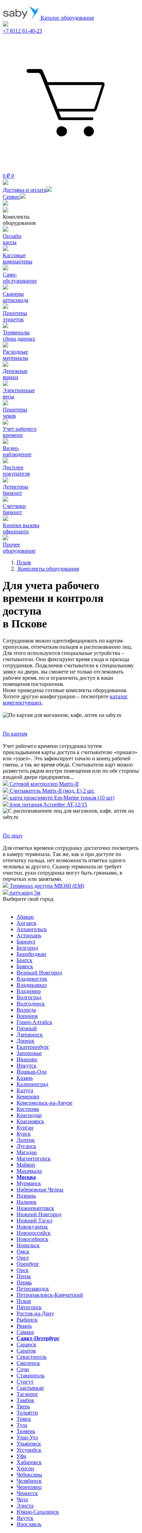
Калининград (32, 1084)
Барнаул (26, 942)
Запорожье (29, 1053)
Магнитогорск (34, 1158)
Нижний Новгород (39, 1214)
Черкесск (27, 1493)
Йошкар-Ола (32, 1072)
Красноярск (30, 1121)
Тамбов (25, 1400)
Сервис (11, 197)
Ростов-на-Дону (35, 1313)
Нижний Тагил (34, 1220)
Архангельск (32, 929)
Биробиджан (31, 954)
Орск (23, 1270)
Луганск (26, 1146)
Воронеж (27, 1016)
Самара (25, 1332)
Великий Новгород (39, 973)
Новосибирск (32, 1239)
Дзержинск (30, 1034)
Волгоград (29, 997)
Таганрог (27, 1394)
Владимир (29, 991)
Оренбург (28, 1264)
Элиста (25, 1506)
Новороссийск (34, 1233)
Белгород (27, 948)
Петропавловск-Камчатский (50, 1295)
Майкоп (26, 1165)
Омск (23, 1251)
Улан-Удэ (27, 1437)
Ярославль (29, 1524)
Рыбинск (27, 1320)
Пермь (24, 1282)
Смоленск (28, 1363)
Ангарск (27, 923)
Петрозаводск (33, 1289)
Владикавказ (32, 985)
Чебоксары (29, 1475)
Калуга (25, 1090)
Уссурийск (29, 1450)
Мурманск (29, 1183)
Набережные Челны (40, 1189)
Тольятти (27, 1413)
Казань (25, 1078)
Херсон (25, 1468)
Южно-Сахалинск (38, 1512)
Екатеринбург (33, 1047)
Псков (24, 1301)
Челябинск (29, 1481)
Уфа (21, 1456)
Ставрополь (30, 1375)
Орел (23, 1258)
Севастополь (32, 1357)
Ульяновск (29, 1444)
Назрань (26, 1196)
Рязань (24, 1326)
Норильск (28, 1245)
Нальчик (27, 1202)
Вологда (26, 1010)
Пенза (24, 1276)
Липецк (26, 1140)
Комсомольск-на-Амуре (44, 1103)
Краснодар (29, 1115)
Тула (22, 1425)
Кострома (28, 1109)
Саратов (26, 1351)
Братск (24, 960)
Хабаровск (29, 1462)
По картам (15, 734)
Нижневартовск (35, 1208)
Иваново (27, 1059)
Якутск (25, 1518)
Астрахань (29, 935)
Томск (24, 1419)
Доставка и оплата (24, 190)
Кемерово (28, 1096)
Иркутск (27, 1065)
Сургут (25, 1382)
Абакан (25, 917)
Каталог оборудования (66, 18)
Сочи (23, 1369)
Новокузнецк (32, 1227)
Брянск (25, 966)
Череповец (29, 1487)
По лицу (13, 835)
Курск (24, 1134)
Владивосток (32, 979)
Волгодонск (31, 1004)
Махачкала (29, 1171)
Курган (25, 1127)
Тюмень (26, 1431)
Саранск (26, 1344)
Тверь (23, 1406)
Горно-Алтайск (34, 1022)
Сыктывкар (30, 1388)
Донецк (25, 1041)
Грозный (27, 1028)
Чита (22, 1499)
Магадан (27, 1152)
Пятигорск (29, 1307)
